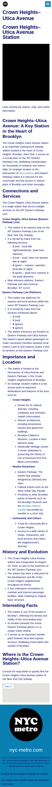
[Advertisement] (26, 72)
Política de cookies (37, 773)
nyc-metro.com (26, 750)
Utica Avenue (26, 173)
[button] (48, 4)
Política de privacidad (13, 773)
